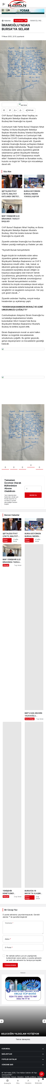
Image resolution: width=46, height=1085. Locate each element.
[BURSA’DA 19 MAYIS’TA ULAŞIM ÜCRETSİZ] (34, 811)
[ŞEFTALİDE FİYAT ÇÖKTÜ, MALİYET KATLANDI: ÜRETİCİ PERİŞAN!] (12, 186)
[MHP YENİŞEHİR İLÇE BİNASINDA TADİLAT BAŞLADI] (12, 211)
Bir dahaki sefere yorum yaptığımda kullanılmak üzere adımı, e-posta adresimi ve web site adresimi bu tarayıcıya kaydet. (23, 958)
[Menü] (4, 4)
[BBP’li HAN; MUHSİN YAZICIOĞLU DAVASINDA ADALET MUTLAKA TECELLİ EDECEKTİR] (34, 632)
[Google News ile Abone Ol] (9, 105)
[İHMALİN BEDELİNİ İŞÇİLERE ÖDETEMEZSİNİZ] (23, 1021)
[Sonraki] (44, 1021)
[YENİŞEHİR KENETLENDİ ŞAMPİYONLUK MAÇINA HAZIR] (12, 811)
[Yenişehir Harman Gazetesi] (24, 4)
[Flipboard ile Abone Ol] (22, 105)
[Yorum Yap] (10, 110)
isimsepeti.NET (7, 1075)
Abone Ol (33, 495)
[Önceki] (2, 1021)
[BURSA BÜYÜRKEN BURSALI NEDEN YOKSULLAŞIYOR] (34, 186)
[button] (2, 10)
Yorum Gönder (10, 965)
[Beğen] (4, 110)
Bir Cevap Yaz (10, 910)
